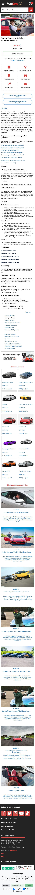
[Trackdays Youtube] (21, 815)
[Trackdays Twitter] (9, 815)
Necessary (8, 889)
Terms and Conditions (8, 830)
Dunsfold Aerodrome (11, 325)
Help (2, 856)
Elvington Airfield (9, 327)
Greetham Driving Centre (12, 330)
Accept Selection (17, 885)
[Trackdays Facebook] (4, 815)
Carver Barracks (9, 320)
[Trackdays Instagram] (15, 815)
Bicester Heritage (10, 315)
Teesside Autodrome (11, 341)
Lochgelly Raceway (10, 334)
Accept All (29, 885)
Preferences (28, 889)
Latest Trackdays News (9, 819)
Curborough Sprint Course (12, 322)
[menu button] (3, 3)
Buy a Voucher (17, 54)
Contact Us (13, 850)
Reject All (6, 885)
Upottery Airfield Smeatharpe (13, 346)
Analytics (18, 889)
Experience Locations (8, 822)
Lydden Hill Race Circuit (12, 336)
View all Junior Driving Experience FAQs (13, 160)
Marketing (19, 891)
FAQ (2, 853)
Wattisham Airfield (10, 348)
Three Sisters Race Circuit (12, 343)
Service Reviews (27, 868)
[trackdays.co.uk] (15, 5)
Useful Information (7, 826)
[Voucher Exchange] (17, 356)
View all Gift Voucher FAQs (9, 163)
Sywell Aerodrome (10, 339)
